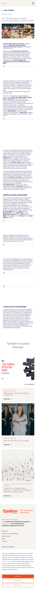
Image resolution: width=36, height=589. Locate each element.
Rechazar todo (18, 585)
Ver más (6, 399)
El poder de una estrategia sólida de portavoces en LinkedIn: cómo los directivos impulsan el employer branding (17, 490)
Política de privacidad (8, 546)
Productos (5, 531)
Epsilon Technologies (24, 81)
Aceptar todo (18, 576)
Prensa (4, 538)
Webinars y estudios (10, 390)
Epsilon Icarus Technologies (10, 533)
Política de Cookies (6, 561)
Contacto (4, 541)
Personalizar (18, 580)
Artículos (6, 484)
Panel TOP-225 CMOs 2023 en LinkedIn (16, 440)
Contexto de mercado (16, 484)
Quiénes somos (6, 536)
